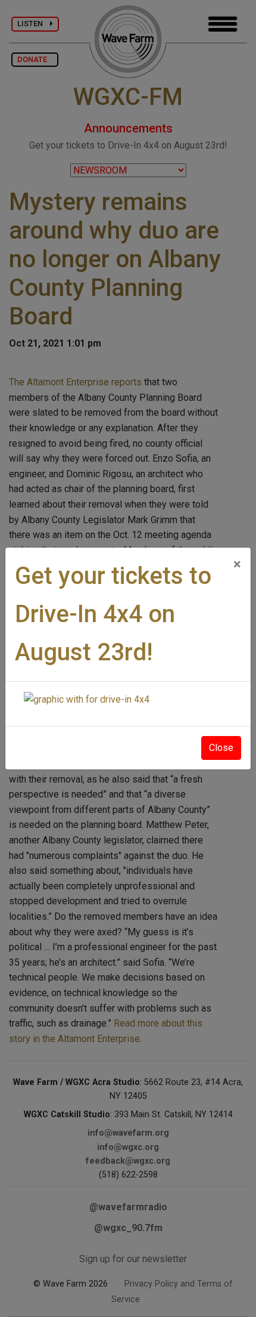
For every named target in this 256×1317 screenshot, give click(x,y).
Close (221, 747)
